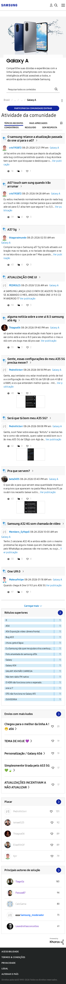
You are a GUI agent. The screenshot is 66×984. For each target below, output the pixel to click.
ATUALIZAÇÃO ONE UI (22, 277)
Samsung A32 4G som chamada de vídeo (33, 524)
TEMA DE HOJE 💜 (17, 741)
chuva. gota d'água (14, 643)
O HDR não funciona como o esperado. (24, 682)
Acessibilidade (10, 951)
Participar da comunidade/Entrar (33, 108)
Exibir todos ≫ (33, 714)
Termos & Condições (13, 957)
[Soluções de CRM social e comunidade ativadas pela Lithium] (57, 941)
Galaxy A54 (11, 665)
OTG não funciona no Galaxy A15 (21, 694)
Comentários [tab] (11, 127)
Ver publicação (27, 298)
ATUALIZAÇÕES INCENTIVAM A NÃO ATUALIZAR (25, 785)
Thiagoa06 (14, 327)
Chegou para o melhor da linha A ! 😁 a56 (26, 726)
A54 (8, 626)
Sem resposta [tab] (49, 127)
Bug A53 (10, 637)
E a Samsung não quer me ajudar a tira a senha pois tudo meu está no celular (30, 648)
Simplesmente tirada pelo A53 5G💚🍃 (27, 768)
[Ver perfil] (4, 148)
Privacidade (9, 963)
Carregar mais (31, 605)
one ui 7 (9, 688)
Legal (5, 968)
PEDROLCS (15, 285)
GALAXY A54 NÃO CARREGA (19, 671)
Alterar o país (10, 974)
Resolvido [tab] (30, 127)
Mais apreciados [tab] (38, 123)
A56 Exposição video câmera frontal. (23, 631)
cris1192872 (15, 147)
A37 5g (12, 229)
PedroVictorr (16, 369)
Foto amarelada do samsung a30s (21, 654)
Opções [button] (56, 100)
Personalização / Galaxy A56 (23, 753)
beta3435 (14, 479)
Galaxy (9, 660)
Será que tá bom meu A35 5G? (27, 418)
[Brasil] (9, 5)
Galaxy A (54, 147)
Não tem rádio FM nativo (17, 677)
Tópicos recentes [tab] (13, 123)
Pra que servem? (18, 471)
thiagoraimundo (17, 237)
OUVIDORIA (11, 699)
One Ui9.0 (13, 571)
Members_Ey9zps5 (19, 531)
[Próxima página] (60, 613)
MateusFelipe (16, 579)
